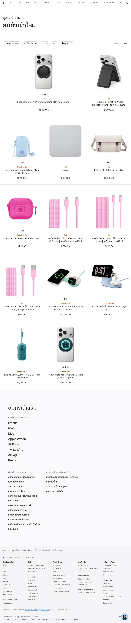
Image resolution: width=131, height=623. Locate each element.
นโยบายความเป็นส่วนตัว (11, 619)
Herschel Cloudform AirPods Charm (22, 238)
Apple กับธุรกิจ (83, 565)
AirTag (5, 588)
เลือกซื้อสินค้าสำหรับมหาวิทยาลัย (85, 583)
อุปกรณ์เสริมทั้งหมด (15, 557)
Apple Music (32, 587)
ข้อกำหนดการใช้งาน (28, 619)
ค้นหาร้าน (56, 565)
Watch (5, 578)
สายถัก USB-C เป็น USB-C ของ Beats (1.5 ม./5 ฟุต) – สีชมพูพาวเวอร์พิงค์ (65, 240)
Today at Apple (58, 572)
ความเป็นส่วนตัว (108, 572)
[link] (124, 616)
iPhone (5, 575)
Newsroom (107, 583)
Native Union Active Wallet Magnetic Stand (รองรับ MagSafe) (109, 103)
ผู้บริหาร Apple (108, 587)
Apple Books (32, 596)
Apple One (31, 580)
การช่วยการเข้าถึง (109, 565)
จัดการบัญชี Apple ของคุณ (37, 565)
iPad (4, 572)
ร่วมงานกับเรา (108, 590)
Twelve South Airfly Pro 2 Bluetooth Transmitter (22, 376)
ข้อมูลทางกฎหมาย (61, 619)
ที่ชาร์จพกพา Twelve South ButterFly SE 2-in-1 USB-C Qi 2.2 (65, 308)
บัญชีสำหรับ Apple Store (36, 568)
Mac (4, 568)
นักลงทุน (106, 593)
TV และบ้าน (6, 585)
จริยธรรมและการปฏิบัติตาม (112, 596)
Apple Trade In (58, 578)
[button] (120, 3)
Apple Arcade (33, 590)
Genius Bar (57, 568)
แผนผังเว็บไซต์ (74, 619)
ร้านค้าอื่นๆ (45, 610)
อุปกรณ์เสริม (7, 591)
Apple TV (31, 583)
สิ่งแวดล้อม (107, 568)
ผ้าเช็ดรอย (65, 170)
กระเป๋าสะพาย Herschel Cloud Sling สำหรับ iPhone (22, 172)
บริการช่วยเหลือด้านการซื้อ (62, 591)
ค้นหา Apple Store (31, 610)
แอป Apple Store (59, 575)
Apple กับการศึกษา (84, 579)
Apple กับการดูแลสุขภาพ (86, 593)
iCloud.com (32, 572)
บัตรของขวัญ (7, 595)
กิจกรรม (106, 600)
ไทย (120, 617)
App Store (31, 600)
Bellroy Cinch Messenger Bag (109, 170)
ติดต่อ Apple (107, 603)
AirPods (5, 582)
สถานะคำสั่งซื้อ (58, 588)
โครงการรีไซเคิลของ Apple (62, 585)
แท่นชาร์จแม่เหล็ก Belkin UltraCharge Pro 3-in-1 (109, 308)
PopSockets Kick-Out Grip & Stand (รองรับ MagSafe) (65, 376)
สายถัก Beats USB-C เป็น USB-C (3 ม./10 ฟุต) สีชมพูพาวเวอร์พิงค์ (109, 240)
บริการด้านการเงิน (59, 582)
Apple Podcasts (33, 593)
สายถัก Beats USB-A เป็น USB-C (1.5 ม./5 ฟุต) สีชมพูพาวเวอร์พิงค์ (22, 308)
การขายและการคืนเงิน (45, 619)
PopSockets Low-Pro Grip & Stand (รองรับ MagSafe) (43, 101)
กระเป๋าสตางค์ (7, 603)
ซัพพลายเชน (107, 575)
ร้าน (4, 565)
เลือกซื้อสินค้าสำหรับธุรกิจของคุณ (88, 569)
